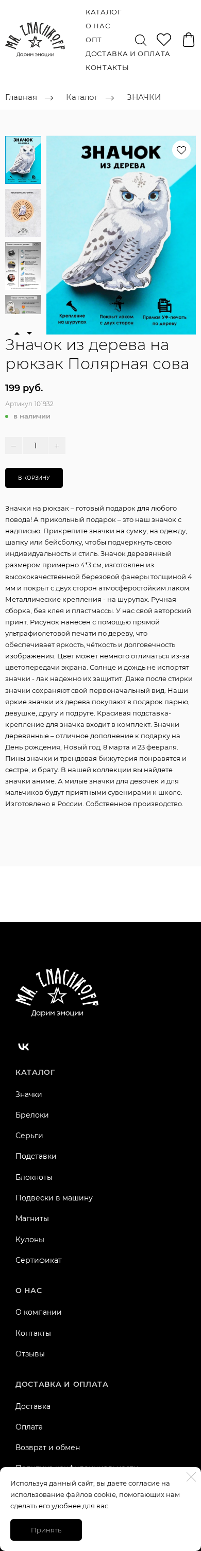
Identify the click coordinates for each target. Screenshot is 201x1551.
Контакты (107, 67)
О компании (38, 1312)
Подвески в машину (54, 1198)
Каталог (104, 12)
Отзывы (30, 1353)
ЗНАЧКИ (144, 97)
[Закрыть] (191, 1477)
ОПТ (94, 40)
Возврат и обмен (47, 1447)
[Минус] (13, 445)
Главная (21, 97)
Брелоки (32, 1115)
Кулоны (29, 1239)
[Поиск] (140, 39)
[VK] (23, 1046)
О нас (98, 26)
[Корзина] (188, 39)
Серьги (29, 1135)
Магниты (32, 1218)
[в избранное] (181, 150)
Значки (28, 1094)
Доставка (33, 1406)
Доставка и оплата (128, 53)
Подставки (36, 1156)
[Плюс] (56, 445)
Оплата (29, 1427)
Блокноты (34, 1177)
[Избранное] (164, 39)
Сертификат (38, 1260)
